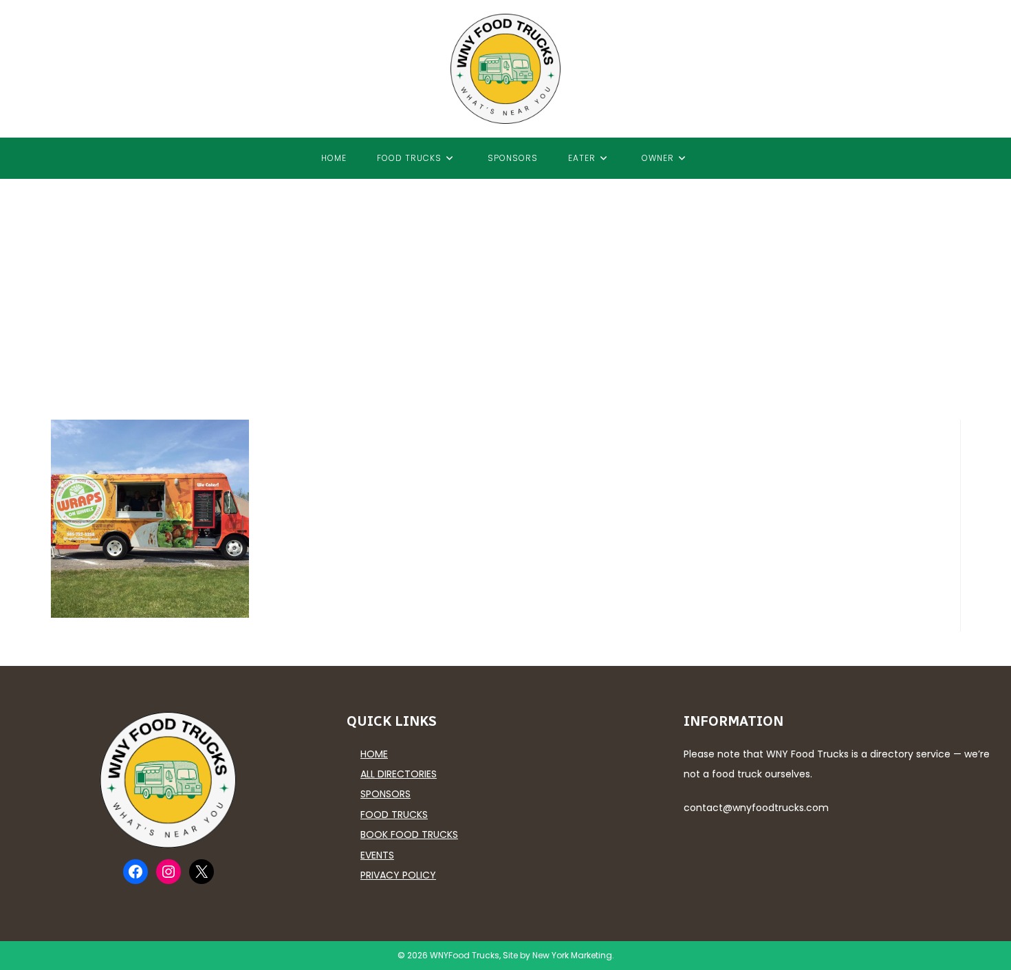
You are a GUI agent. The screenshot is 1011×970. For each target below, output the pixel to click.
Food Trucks (394, 814)
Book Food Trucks (409, 834)
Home (374, 754)
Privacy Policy (398, 875)
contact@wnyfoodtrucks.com (756, 808)
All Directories (398, 774)
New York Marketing (572, 955)
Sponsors (385, 794)
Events (377, 855)
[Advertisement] (505, 282)
